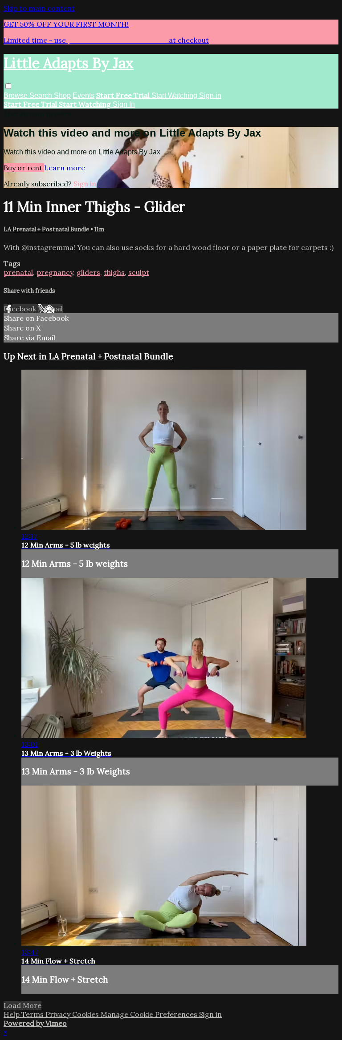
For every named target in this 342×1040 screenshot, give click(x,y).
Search (41, 95)
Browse (16, 95)
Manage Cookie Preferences (150, 1014)
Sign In (124, 104)
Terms (33, 1014)
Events (83, 95)
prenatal (18, 272)
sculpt (138, 272)
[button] (8, 86)
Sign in (210, 95)
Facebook (21, 308)
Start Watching (175, 95)
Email (53, 308)
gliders (88, 272)
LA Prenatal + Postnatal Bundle (47, 229)
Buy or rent (24, 167)
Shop (62, 95)
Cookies (86, 1014)
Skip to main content (39, 8)
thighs (114, 272)
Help (12, 1014)
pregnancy (55, 272)
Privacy (58, 1014)
